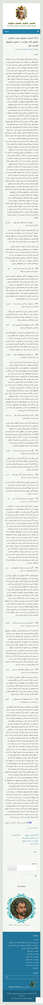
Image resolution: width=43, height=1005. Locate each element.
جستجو (34, 863)
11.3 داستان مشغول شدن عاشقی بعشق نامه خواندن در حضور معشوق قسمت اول (22, 42)
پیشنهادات (35, 968)
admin (36, 49)
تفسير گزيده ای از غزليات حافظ (19, 925)
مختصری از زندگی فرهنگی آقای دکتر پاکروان (23, 942)
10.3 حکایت (17, 835)
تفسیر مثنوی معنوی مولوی (21, 22)
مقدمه (36, 939)
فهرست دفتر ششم (32, 965)
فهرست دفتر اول (32, 951)
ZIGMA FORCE (14, 987)
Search (12, 867)
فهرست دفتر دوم (32, 954)
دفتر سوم (30, 828)
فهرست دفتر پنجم (32, 962)
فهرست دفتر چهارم (31, 959)
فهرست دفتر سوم (32, 956)
